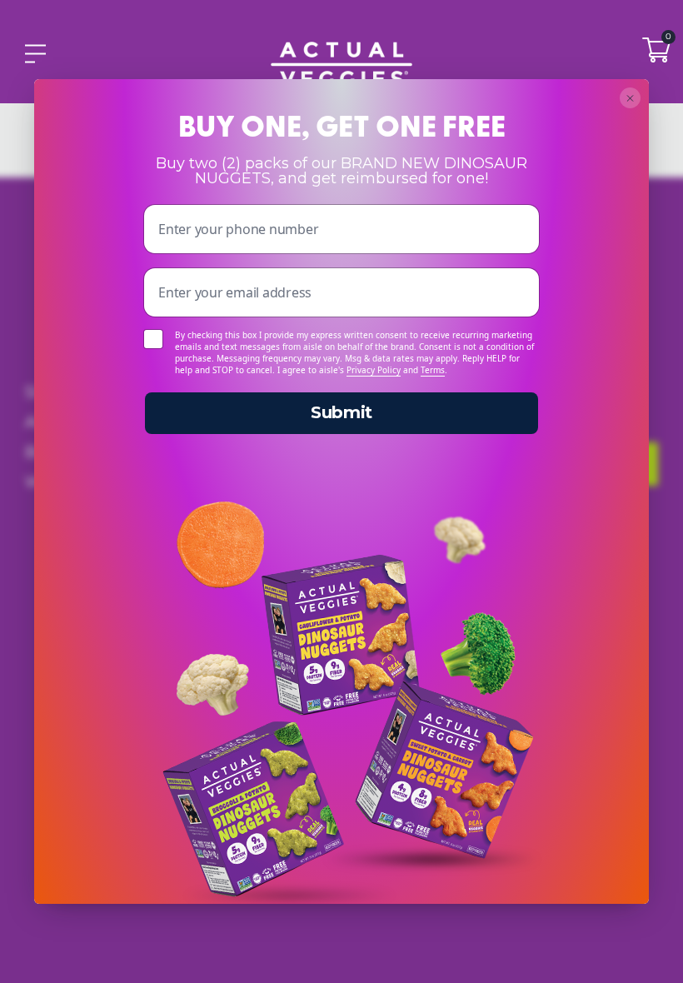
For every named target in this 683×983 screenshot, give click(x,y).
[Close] (630, 97)
